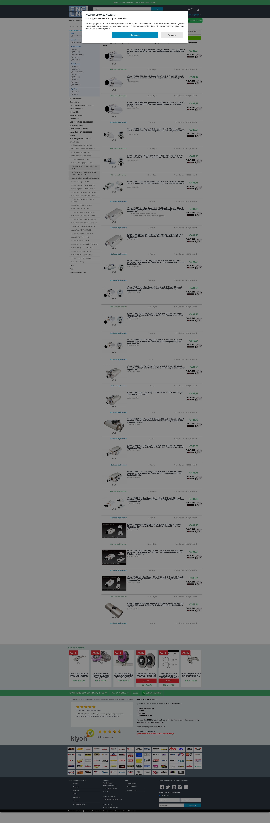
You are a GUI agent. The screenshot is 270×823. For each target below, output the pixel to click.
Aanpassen (172, 35)
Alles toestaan (135, 35)
